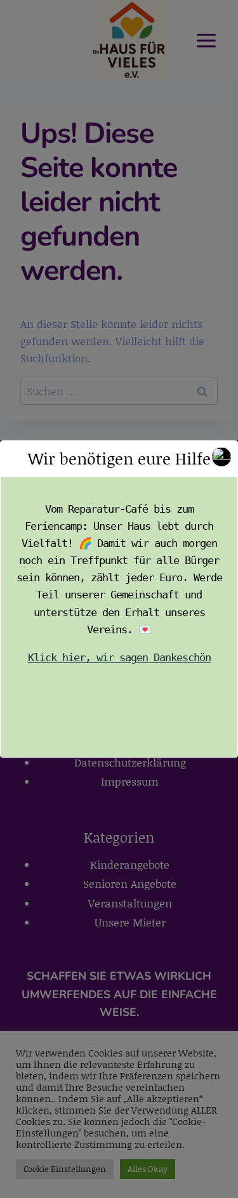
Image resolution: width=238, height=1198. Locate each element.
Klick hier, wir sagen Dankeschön (119, 657)
